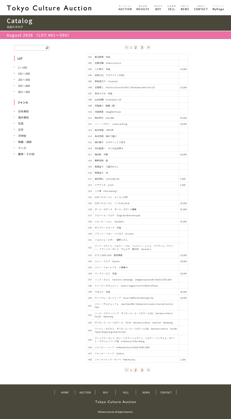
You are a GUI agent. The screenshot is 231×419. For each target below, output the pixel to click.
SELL (171, 8)
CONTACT (201, 8)
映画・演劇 (25, 142)
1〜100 (22, 67)
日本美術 (23, 111)
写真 (21, 123)
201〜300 (24, 80)
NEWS (185, 8)
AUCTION (125, 8)
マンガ (22, 148)
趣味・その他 (26, 154)
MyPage (218, 8)
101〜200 (24, 73)
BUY (158, 8)
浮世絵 (22, 136)
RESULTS (142, 8)
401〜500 (24, 92)
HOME (65, 392)
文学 (21, 130)
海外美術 (23, 117)
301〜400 (24, 86)
